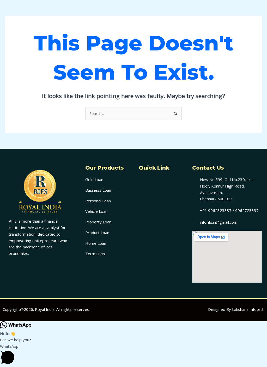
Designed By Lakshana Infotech (236, 309)
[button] (160, 181)
